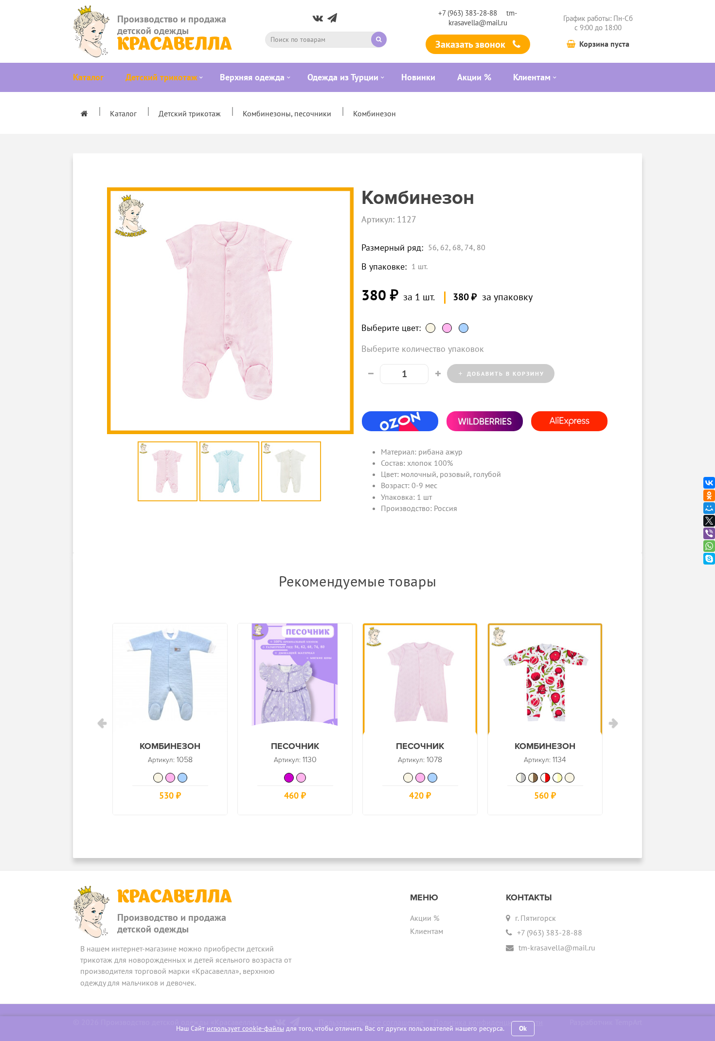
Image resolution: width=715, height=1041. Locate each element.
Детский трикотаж (190, 113)
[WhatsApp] (709, 546)
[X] (709, 521)
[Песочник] (295, 680)
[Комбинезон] (170, 680)
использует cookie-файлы (245, 1028)
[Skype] (709, 559)
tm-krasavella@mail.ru (483, 17)
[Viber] (709, 533)
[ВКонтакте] (709, 483)
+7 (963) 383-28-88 (467, 13)
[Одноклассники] (709, 495)
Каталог (123, 113)
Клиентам (426, 931)
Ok (523, 1028)
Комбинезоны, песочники (287, 113)
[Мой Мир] (709, 508)
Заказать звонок (471, 44)
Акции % (424, 918)
